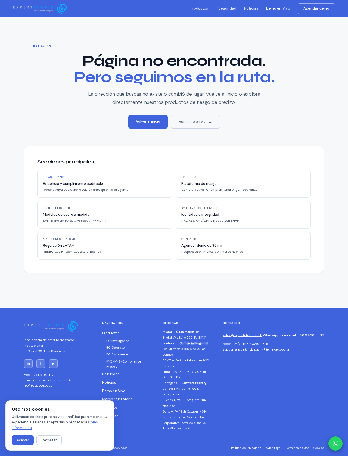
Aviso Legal (273, 448)
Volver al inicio (148, 121)
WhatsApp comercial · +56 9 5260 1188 (293, 335)
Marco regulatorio (117, 399)
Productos (199, 8)
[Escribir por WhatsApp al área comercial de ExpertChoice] (335, 443)
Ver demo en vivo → (195, 121)
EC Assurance (117, 354)
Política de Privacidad (246, 448)
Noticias (251, 8)
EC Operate (115, 347)
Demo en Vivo (278, 8)
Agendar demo (316, 8)
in (28, 363)
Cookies (318, 448)
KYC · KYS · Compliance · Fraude (124, 364)
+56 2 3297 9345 (255, 344)
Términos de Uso (297, 448)
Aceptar (23, 440)
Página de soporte (276, 349)
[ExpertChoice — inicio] (40, 8)
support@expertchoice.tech (242, 349)
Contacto (110, 416)
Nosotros (110, 407)
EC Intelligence (117, 341)
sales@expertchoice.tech (242, 335)
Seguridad (227, 8)
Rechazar (49, 440)
